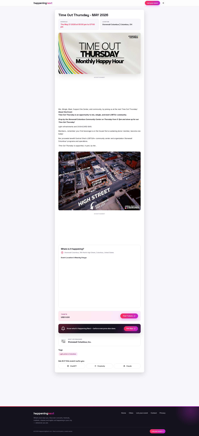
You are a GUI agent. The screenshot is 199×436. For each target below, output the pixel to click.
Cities (131, 413)
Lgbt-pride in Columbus (68, 354)
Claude (129, 366)
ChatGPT (73, 366)
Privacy (162, 413)
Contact (154, 413)
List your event (152, 3)
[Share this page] (163, 3)
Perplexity (101, 366)
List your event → (158, 431)
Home (123, 413)
